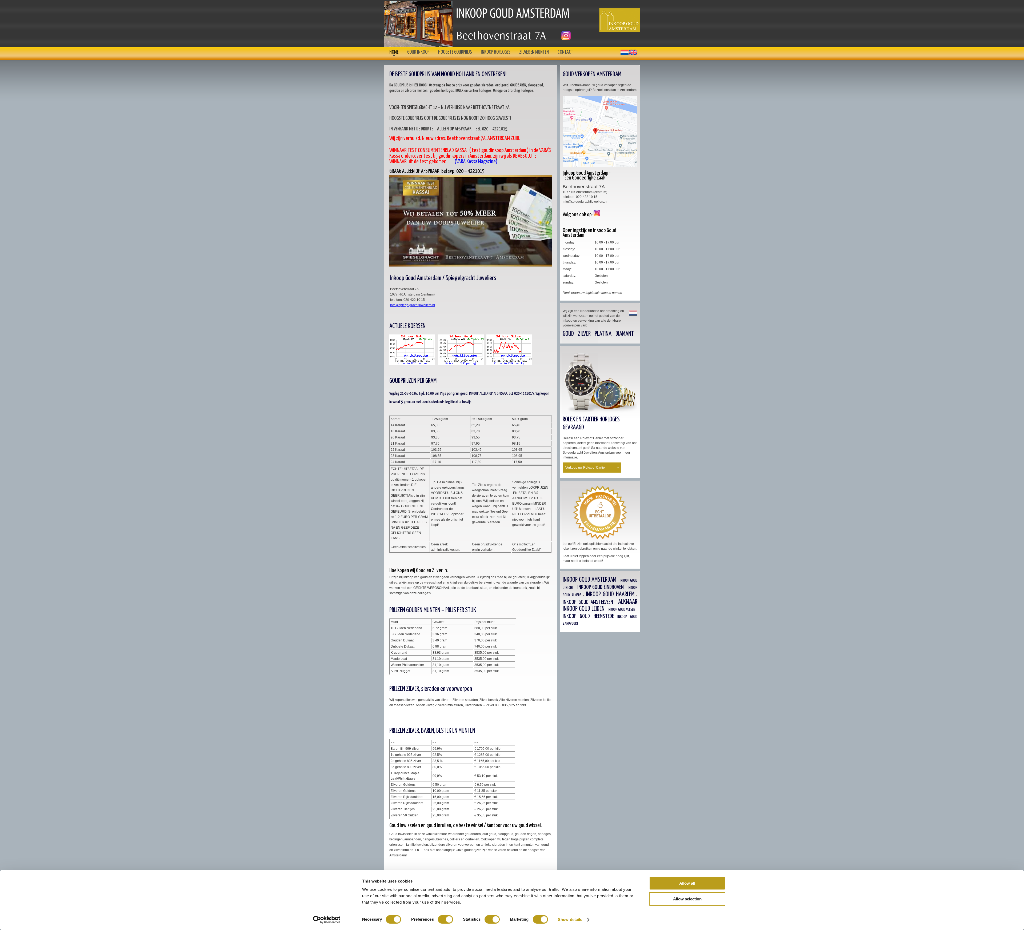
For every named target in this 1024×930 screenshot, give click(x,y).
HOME (393, 52)
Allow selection (687, 899)
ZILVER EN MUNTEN (534, 52)
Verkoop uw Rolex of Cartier (592, 467)
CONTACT (565, 52)
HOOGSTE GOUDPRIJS (455, 52)
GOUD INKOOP (418, 52)
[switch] (445, 919)
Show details (570, 919)
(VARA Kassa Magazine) (476, 161)
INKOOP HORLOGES (495, 52)
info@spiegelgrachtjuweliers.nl (412, 305)
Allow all (687, 883)
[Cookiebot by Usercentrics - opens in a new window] (326, 920)
